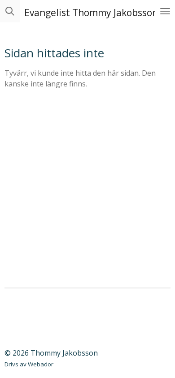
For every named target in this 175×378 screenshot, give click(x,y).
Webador (40, 364)
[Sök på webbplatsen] (10, 11)
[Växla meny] (165, 11)
